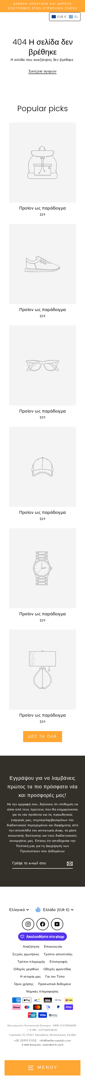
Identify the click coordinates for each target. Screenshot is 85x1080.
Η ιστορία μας (30, 976)
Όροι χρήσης (24, 984)
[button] (64, 17)
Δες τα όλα (42, 736)
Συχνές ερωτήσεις (25, 954)
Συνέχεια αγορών (43, 71)
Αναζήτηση (31, 946)
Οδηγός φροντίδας (57, 969)
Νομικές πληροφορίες (42, 991)
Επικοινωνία (53, 946)
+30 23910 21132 (25, 1040)
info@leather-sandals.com (55, 1040)
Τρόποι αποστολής (58, 954)
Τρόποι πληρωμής (31, 961)
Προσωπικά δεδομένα (54, 984)
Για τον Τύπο (55, 976)
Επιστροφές (59, 961)
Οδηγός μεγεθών (26, 969)
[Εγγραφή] (69, 863)
